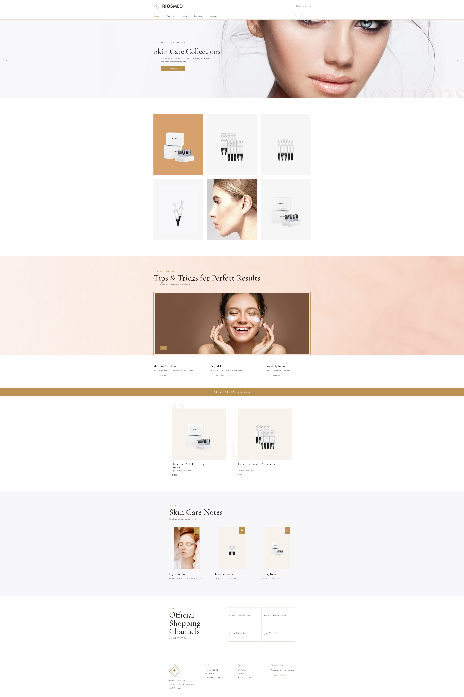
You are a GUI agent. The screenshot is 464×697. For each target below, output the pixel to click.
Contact (213, 15)
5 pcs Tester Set (271, 633)
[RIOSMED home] (168, 6)
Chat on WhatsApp (281, 675)
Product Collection (244, 677)
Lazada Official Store (240, 615)
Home (156, 15)
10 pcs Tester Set (237, 633)
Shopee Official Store (275, 615)
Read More (163, 376)
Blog (185, 15)
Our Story (170, 15)
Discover (173, 68)
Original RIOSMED (211, 670)
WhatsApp (242, 670)
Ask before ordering (212, 677)
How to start (209, 674)
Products (198, 15)
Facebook (241, 674)
